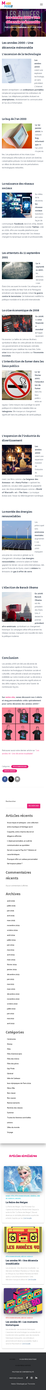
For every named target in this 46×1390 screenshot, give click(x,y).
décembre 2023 (13, 974)
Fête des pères (13, 1063)
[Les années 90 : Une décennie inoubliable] (23, 1239)
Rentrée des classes (15, 1107)
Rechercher (11, 801)
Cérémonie (11, 1039)
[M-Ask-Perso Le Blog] (8, 4)
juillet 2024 (11, 940)
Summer (10, 1112)
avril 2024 (11, 954)
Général (10, 1073)
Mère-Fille (11, 1088)
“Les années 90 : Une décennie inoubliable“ (20, 752)
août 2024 (11, 935)
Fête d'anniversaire (20, 766)
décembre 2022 (13, 994)
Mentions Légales (16, 1378)
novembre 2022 (13, 999)
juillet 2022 (11, 1008)
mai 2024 (10, 950)
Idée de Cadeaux (9, 771)
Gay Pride (11, 1068)
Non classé (11, 1093)
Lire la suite (27, 1218)
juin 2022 (10, 1013)
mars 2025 (11, 920)
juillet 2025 (11, 905)
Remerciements (13, 1103)
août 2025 (11, 901)
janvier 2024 (12, 969)
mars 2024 (11, 959)
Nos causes (11, 1098)
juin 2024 (10, 945)
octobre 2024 (12, 930)
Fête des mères (13, 1058)
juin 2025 (10, 910)
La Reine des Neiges (17, 1202)
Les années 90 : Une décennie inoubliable (22, 1262)
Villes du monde (13, 1127)
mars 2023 (11, 989)
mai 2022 (10, 1018)
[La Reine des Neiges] (23, 1178)
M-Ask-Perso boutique (28, 1359)
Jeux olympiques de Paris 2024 (19, 1083)
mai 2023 (10, 984)
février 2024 (12, 964)
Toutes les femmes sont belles (19, 1117)
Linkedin (36, 1378)
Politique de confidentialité (23, 1372)
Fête (9, 1049)
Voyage (10, 1132)
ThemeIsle (31, 1384)
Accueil (12, 1359)
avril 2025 (10, 915)
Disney (9, 1044)
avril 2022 (10, 1023)
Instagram (31, 1378)
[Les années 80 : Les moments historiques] (23, 1300)
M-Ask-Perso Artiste (23, 1365)
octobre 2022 (12, 1003)
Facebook (27, 1378)
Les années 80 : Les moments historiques (22, 1323)
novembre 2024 (13, 925)
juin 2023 (10, 979)
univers (10, 1122)
